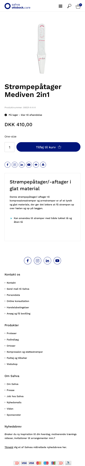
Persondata (13, 295)
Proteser (12, 333)
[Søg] (71, 4)
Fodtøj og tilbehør (17, 358)
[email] (36, 165)
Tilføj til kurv (46, 147)
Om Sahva (12, 384)
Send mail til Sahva (18, 288)
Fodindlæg (13, 339)
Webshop (12, 364)
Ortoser (11, 345)
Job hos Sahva (15, 396)
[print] (43, 165)
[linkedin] (22, 165)
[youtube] (29, 165)
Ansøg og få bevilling (18, 313)
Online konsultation (18, 301)
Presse (10, 390)
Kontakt (11, 282)
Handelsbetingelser (18, 307)
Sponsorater (14, 414)
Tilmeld (9, 447)
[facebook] (7, 165)
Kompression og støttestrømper (25, 351)
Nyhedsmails (14, 402)
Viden (10, 408)
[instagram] (15, 165)
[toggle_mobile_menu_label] (63, 4)
